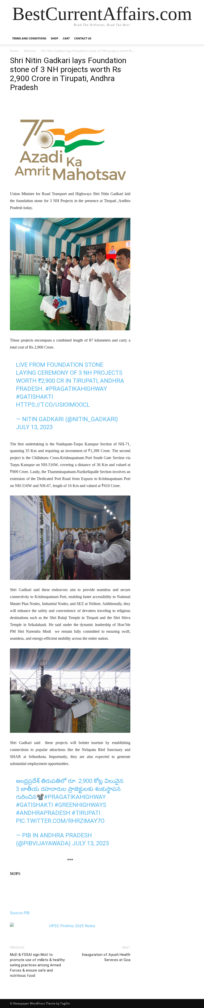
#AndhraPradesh (43, 812)
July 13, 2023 (34, 427)
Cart (66, 38)
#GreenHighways (80, 804)
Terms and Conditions (29, 38)
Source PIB (20, 912)
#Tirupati (86, 812)
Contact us (82, 38)
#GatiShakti (34, 396)
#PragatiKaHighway (76, 388)
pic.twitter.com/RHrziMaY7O (60, 820)
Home (14, 51)
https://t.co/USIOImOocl (53, 404)
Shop (54, 38)
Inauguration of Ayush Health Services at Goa (106, 957)
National (30, 51)
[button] (188, 38)
